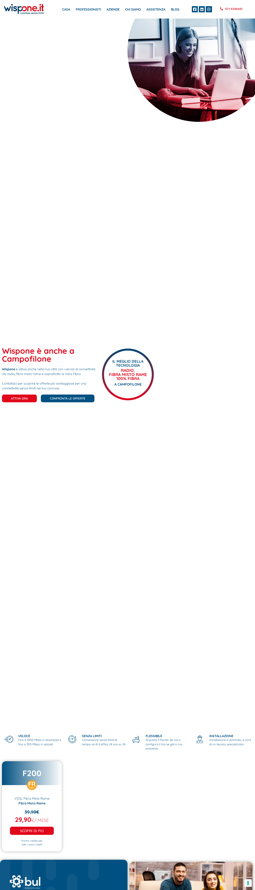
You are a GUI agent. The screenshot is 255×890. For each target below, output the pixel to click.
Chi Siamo (133, 9)
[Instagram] (209, 9)
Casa (66, 9)
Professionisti (88, 9)
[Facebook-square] (195, 9)
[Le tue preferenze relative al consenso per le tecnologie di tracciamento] (248, 883)
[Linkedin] (202, 9)
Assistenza (155, 9)
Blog (175, 9)
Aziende (113, 9)
